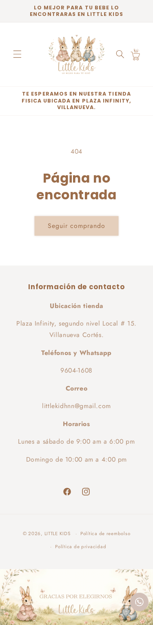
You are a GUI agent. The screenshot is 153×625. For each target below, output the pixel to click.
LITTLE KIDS (57, 533)
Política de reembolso (105, 533)
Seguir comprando (77, 225)
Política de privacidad (80, 546)
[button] (17, 54)
